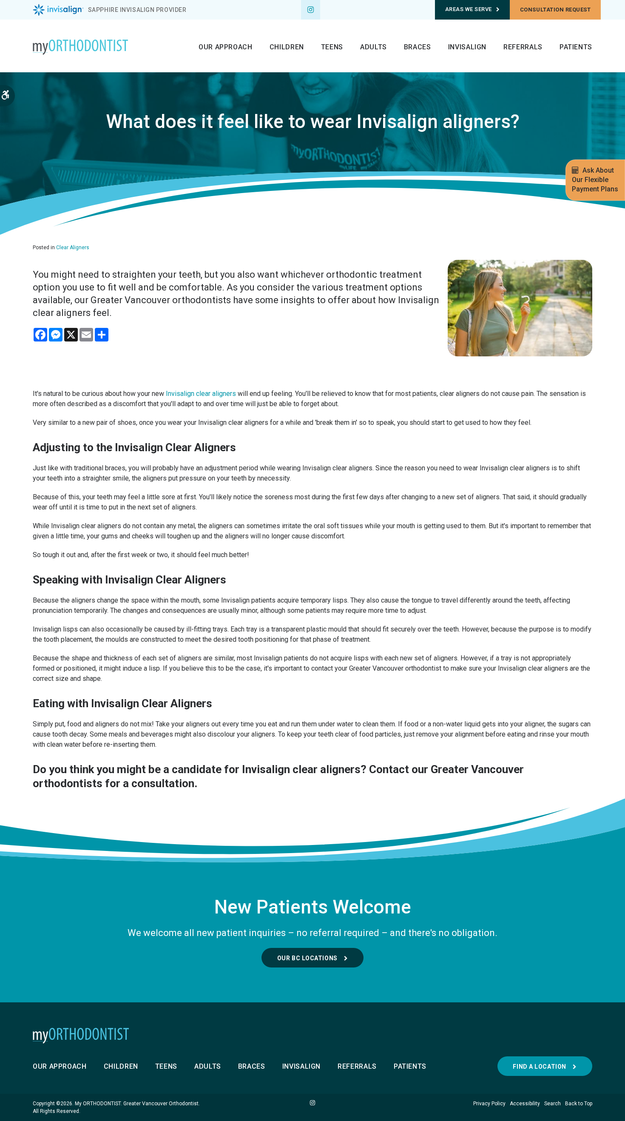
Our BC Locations (307, 958)
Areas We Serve (468, 9)
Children (287, 47)
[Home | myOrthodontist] (312, 1035)
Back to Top (578, 1104)
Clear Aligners (72, 247)
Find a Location (539, 1066)
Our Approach (226, 47)
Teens (332, 47)
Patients (576, 47)
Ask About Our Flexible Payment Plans (595, 179)
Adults (373, 47)
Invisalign (467, 47)
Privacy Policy (489, 1104)
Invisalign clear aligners (201, 394)
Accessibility (525, 1104)
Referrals (523, 47)
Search (552, 1104)
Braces (417, 47)
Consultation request (555, 9)
